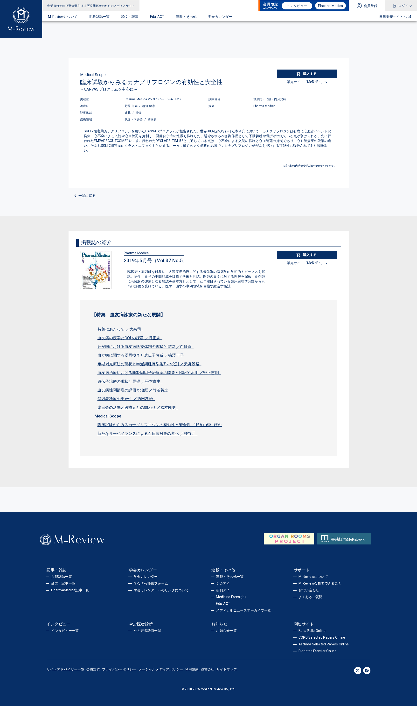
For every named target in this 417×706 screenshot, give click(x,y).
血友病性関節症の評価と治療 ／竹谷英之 (133, 390)
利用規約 (192, 669)
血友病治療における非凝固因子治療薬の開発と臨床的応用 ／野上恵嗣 (159, 372)
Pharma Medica (330, 6)
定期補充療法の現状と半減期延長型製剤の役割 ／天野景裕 (149, 364)
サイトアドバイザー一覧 (65, 669)
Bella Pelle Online (312, 631)
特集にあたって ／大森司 (120, 329)
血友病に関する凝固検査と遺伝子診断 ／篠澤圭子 (141, 355)
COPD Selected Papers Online (322, 637)
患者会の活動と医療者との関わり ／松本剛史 (137, 407)
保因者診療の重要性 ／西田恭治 (126, 398)
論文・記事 (130, 17)
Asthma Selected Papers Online (324, 644)
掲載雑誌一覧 (99, 17)
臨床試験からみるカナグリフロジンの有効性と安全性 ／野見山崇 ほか (159, 425)
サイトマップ (226, 669)
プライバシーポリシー (119, 669)
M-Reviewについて (62, 17)
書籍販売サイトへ (393, 17)
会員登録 (370, 6)
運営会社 (208, 669)
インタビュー (296, 6)
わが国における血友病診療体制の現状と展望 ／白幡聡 (145, 346)
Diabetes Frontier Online (317, 651)
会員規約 (93, 669)
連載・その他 (186, 17)
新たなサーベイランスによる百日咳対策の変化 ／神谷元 (147, 433)
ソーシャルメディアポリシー (160, 669)
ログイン (405, 6)
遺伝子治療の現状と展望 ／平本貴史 (130, 381)
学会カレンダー (220, 17)
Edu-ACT (157, 17)
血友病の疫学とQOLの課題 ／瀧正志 (129, 338)
